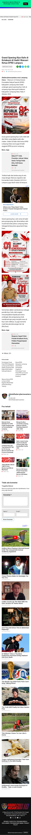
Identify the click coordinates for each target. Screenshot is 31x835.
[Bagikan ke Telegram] (28, 66)
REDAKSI (6, 821)
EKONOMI (10, 19)
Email (18, 511)
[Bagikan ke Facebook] (20, 66)
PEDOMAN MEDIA (22, 821)
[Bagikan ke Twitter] (23, 66)
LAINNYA (26, 832)
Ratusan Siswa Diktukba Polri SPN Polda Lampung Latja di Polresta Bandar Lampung (8, 425)
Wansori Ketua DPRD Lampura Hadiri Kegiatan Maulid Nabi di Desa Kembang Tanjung (7, 383)
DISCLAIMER (5, 823)
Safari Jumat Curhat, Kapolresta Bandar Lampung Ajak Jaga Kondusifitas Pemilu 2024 (22, 444)
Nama (5, 511)
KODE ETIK (13, 821)
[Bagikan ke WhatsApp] (25, 66)
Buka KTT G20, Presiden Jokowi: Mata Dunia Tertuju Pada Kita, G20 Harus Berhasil (20, 160)
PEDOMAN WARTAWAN (16, 823)
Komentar (7, 495)
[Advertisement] (15, 38)
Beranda (4, 19)
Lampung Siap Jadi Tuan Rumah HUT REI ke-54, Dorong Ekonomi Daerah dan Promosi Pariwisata (8, 449)
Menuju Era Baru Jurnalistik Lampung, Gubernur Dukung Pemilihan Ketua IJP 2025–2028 (22, 425)
